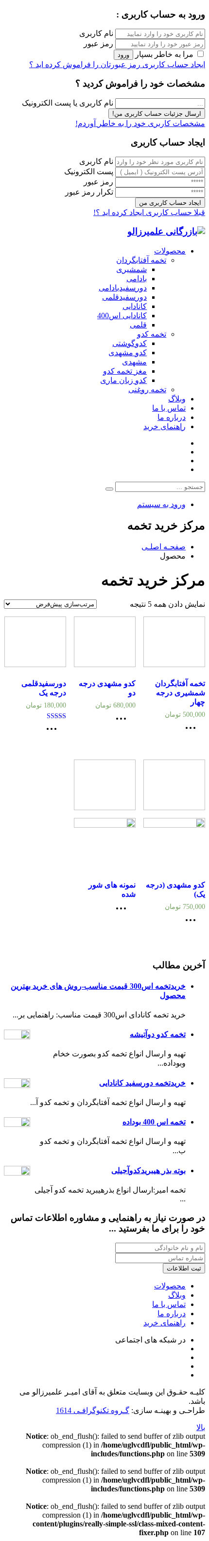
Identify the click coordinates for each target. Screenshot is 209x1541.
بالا (200, 1427)
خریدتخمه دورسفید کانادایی (142, 1083)
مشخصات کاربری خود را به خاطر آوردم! (140, 123)
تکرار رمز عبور (89, 192)
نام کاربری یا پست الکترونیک (67, 103)
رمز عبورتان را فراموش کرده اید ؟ (84, 64)
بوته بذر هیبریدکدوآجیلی (148, 1170)
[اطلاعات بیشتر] (193, 731)
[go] (109, 489)
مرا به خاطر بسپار (164, 54)
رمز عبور (98, 43)
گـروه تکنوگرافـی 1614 (92, 1410)
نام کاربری (96, 33)
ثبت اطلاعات (184, 1268)
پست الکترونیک (88, 171)
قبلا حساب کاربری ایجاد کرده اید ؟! (149, 212)
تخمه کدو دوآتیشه (158, 1034)
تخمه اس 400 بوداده (154, 1122)
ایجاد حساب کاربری (172, 64)
